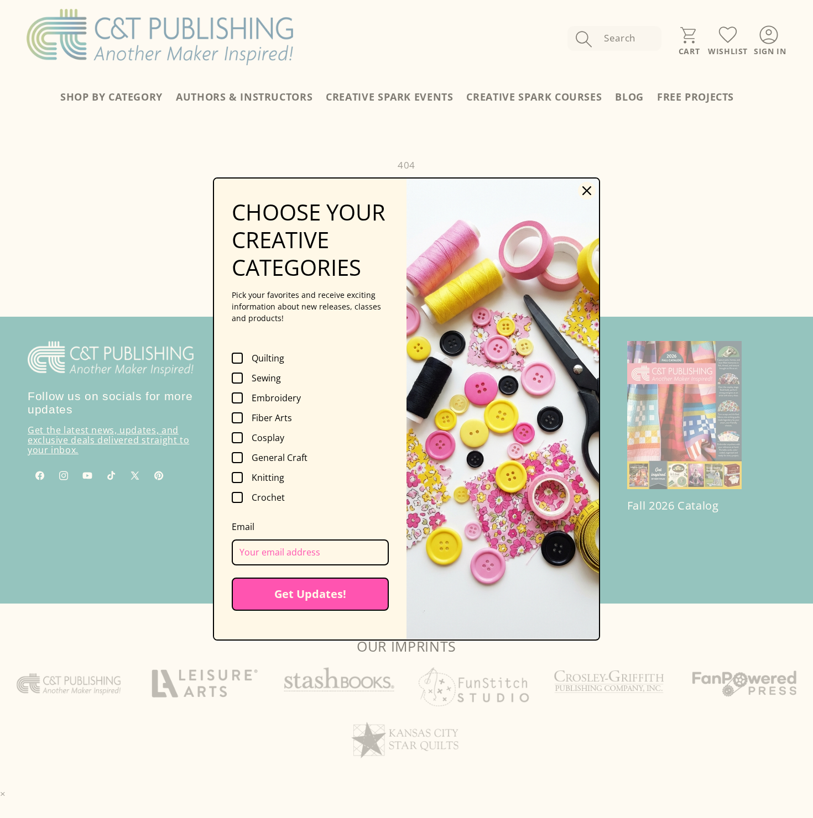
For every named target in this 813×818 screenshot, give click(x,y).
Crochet (268, 497)
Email (243, 527)
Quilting (268, 358)
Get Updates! (310, 593)
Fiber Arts (272, 417)
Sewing (266, 378)
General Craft (280, 457)
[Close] (587, 190)
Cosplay (268, 437)
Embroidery (276, 397)
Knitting (268, 477)
